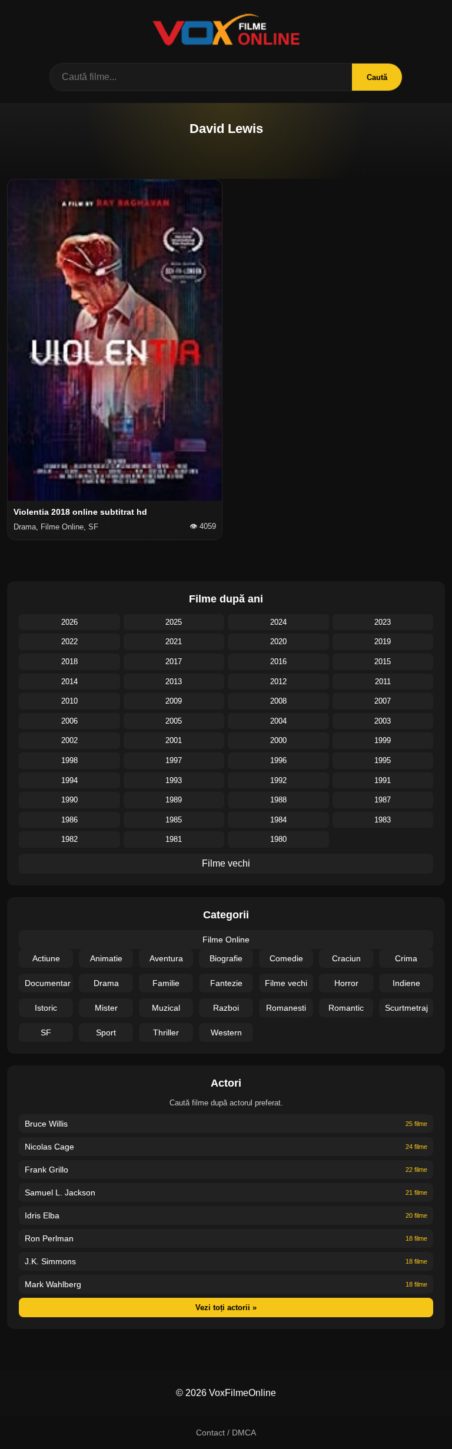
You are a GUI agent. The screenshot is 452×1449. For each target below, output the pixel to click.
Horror (346, 983)
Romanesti (286, 1007)
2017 (173, 661)
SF (46, 1032)
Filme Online (226, 939)
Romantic (346, 1007)
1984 (278, 819)
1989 (173, 799)
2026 (69, 622)
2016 (278, 661)
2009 (173, 701)
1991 (382, 780)
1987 (382, 799)
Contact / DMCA (226, 1432)
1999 (382, 740)
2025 (173, 622)
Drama (106, 983)
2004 (278, 721)
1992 (278, 780)
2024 (278, 622)
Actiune (46, 958)
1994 (69, 780)
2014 (69, 681)
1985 (173, 819)
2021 (173, 641)
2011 (383, 681)
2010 (69, 701)
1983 (382, 819)
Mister (106, 1007)
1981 (173, 839)
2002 (69, 740)
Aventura (166, 958)
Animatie (106, 958)
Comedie (286, 958)
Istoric (46, 1007)
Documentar (48, 983)
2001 (173, 740)
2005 (173, 721)
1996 (278, 760)
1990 (69, 799)
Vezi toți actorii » (226, 1307)
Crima (406, 958)
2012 (278, 681)
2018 (69, 661)
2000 (278, 740)
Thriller (166, 1032)
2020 (278, 641)
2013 (173, 681)
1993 (173, 780)
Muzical (166, 1007)
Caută (377, 77)
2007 (382, 701)
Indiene (406, 983)
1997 (173, 760)
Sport (106, 1032)
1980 (278, 839)
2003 (382, 721)
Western (226, 1032)
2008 (278, 701)
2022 (69, 641)
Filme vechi (226, 863)
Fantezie (226, 983)
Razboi (226, 1007)
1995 (382, 760)
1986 (69, 819)
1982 (69, 839)
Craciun (346, 958)
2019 (382, 641)
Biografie (226, 958)
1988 (278, 799)
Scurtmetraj (406, 1007)
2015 (382, 661)
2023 (382, 622)
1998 (69, 760)
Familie (166, 983)
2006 (69, 721)
